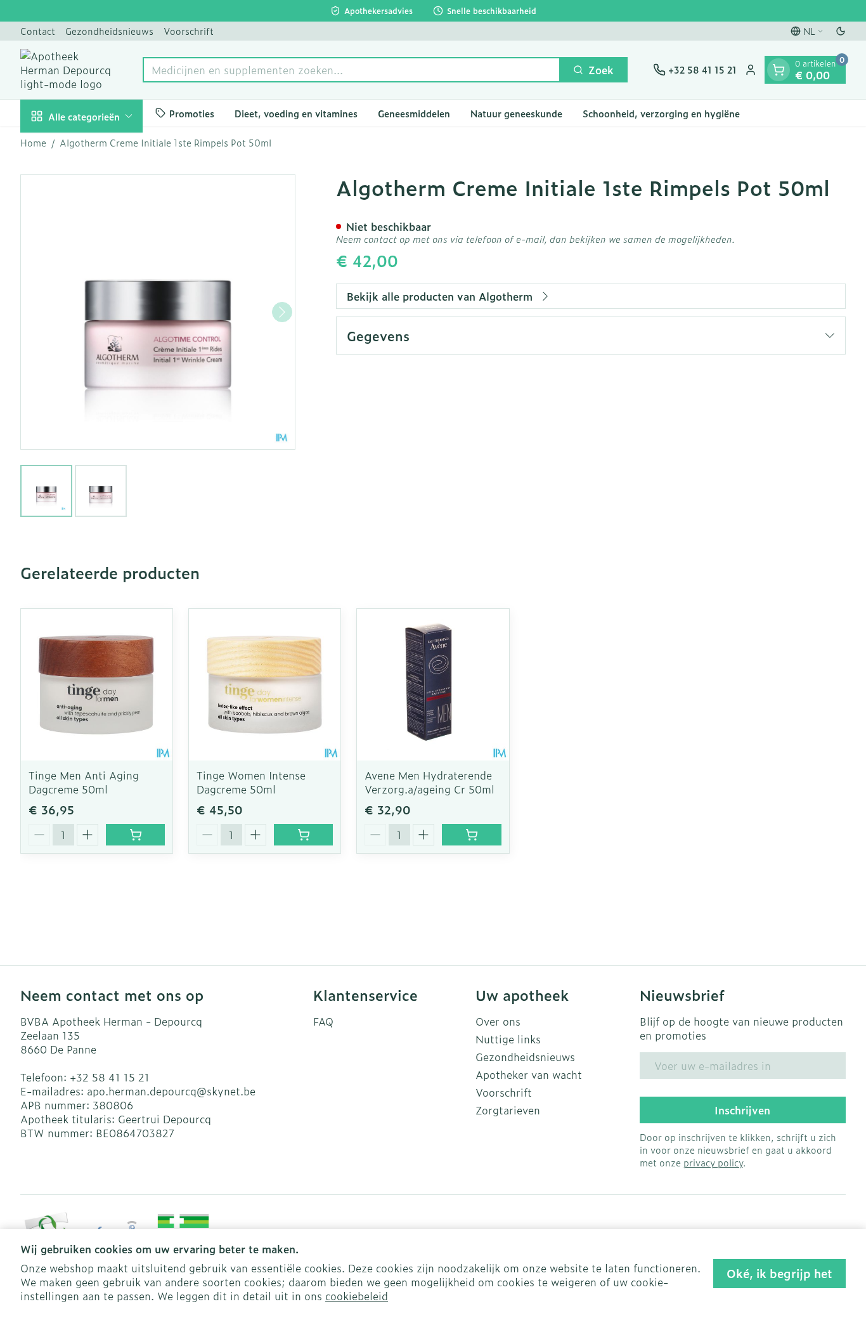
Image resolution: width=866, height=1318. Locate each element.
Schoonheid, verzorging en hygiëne (661, 112)
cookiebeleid (356, 1295)
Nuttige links (508, 1039)
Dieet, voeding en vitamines (296, 112)
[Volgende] (282, 312)
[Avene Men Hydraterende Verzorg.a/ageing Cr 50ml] (432, 684)
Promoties (191, 112)
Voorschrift (189, 30)
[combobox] (351, 69)
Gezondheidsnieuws (109, 30)
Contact (37, 30)
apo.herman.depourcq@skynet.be (171, 1091)
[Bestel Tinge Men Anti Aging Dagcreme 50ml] (135, 834)
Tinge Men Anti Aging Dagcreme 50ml (84, 782)
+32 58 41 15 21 (110, 1077)
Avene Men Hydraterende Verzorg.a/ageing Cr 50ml (429, 782)
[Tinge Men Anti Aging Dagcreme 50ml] (96, 684)
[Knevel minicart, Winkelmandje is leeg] (778, 69)
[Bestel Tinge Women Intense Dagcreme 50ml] (303, 834)
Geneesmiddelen (414, 112)
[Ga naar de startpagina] (68, 70)
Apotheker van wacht (528, 1074)
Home (33, 142)
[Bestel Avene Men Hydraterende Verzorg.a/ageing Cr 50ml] (471, 834)
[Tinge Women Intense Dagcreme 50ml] (264, 684)
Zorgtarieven (507, 1110)
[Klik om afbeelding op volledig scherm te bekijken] (158, 312)
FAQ (323, 1021)
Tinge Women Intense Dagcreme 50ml (251, 782)
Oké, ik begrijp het (779, 1273)
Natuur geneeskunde (516, 112)
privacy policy (713, 1162)
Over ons (497, 1021)
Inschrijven (742, 1110)
